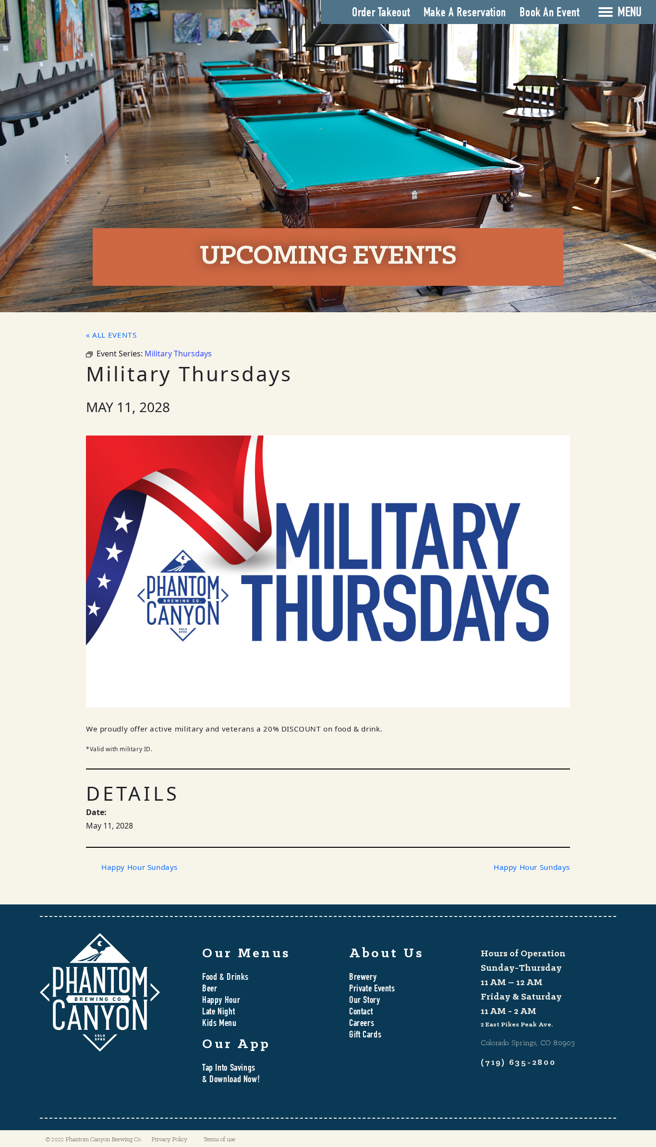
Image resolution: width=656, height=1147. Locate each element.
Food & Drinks (225, 978)
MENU (630, 13)
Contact (361, 1012)
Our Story (364, 1001)
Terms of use (219, 1139)
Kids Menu (219, 1024)
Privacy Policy (169, 1139)
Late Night (218, 1012)
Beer (209, 989)
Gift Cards (365, 1035)
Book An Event (549, 13)
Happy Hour (221, 1001)
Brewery (363, 978)
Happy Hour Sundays (139, 867)
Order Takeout (381, 13)
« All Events (111, 335)
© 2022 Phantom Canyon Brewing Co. (94, 1139)
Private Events (372, 989)
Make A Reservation (465, 13)
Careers (361, 1024)
